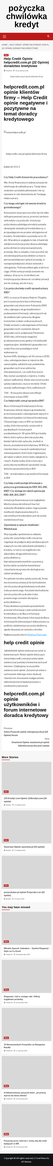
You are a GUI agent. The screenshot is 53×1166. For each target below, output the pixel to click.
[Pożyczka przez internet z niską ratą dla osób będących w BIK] (26, 1120)
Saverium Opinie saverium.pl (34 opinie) (24, 847)
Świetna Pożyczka (36, 634)
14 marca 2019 (19, 899)
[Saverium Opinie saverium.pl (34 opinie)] (26, 826)
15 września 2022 (22, 1099)
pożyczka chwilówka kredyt (26, 16)
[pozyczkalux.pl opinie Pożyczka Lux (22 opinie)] (26, 872)
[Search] (48, 36)
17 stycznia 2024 (21, 1051)
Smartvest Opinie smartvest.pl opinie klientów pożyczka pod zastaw (30, 742)
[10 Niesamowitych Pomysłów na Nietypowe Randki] (26, 1024)
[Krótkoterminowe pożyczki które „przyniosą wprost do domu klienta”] (26, 1072)
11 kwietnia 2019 (19, 805)
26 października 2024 (23, 954)
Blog (6, 941)
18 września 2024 (22, 1002)
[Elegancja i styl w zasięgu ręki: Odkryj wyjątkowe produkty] (26, 976)
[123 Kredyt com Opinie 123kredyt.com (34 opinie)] (26, 778)
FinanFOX (9, 954)
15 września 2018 (21, 71)
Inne (6, 55)
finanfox (9, 71)
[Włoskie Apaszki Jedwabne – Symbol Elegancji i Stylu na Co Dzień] (26, 928)
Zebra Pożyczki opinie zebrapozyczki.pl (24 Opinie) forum (26, 731)
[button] (4, 36)
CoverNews (40, 1158)
